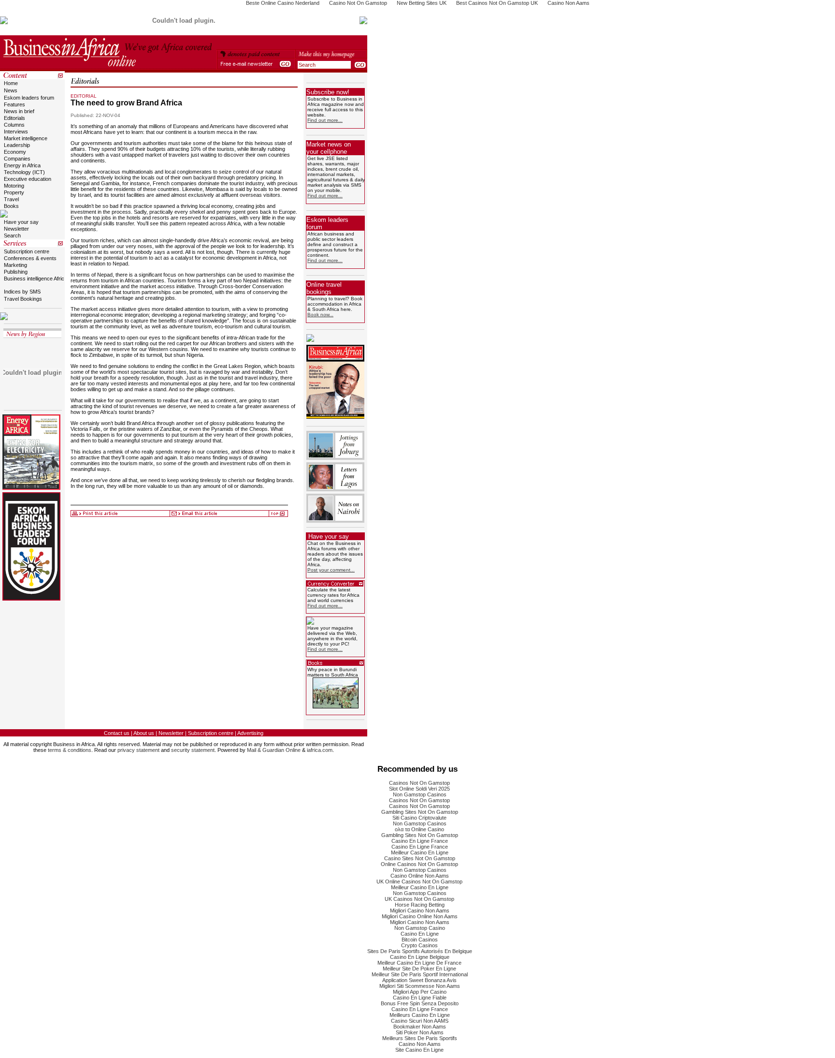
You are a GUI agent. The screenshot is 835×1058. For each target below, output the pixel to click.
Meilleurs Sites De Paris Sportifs (419, 1038)
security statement (193, 750)
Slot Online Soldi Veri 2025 (419, 789)
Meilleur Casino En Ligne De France (419, 963)
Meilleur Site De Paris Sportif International (420, 974)
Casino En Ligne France (419, 841)
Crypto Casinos (419, 945)
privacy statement (138, 750)
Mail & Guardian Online (274, 750)
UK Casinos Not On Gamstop (419, 899)
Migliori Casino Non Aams (419, 910)
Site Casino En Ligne (419, 1050)
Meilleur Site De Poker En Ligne (419, 968)
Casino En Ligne (420, 934)
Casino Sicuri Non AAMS (419, 1021)
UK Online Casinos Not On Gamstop (419, 881)
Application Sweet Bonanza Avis (419, 980)
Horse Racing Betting (420, 905)
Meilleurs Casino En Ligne (419, 1015)
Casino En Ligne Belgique (419, 957)
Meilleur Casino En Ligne (419, 852)
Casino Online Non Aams (419, 876)
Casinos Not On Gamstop (419, 783)
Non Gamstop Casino (419, 928)
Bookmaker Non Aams (419, 1026)
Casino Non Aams (420, 1044)
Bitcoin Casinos (420, 939)
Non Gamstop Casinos (419, 794)
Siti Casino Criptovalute (419, 818)
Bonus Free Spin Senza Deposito (420, 1003)
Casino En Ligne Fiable (419, 997)
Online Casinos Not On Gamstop (419, 864)
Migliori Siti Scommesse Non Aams (419, 986)
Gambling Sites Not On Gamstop (419, 812)
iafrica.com (319, 750)
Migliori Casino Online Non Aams (420, 916)
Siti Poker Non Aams (420, 1032)
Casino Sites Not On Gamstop (419, 858)
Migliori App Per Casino (419, 992)
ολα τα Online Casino (419, 829)
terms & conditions (69, 750)
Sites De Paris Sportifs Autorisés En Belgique (419, 951)
